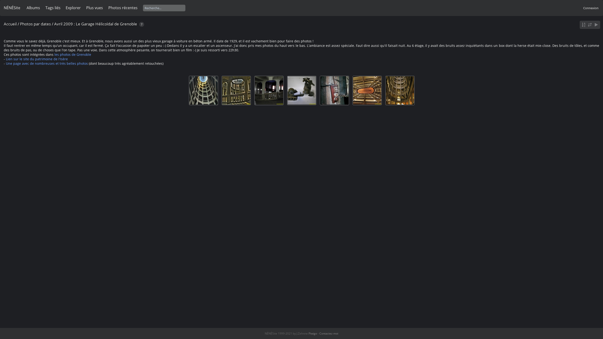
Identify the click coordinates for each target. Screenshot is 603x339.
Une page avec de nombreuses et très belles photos (47, 63)
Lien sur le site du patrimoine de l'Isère (37, 59)
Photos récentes (123, 7)
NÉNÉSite (12, 7)
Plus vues (94, 7)
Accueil (10, 24)
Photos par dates (35, 24)
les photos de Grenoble (72, 54)
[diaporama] (596, 25)
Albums (33, 7)
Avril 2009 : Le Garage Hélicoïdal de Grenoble (95, 24)
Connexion (591, 8)
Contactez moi (328, 333)
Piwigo (313, 333)
